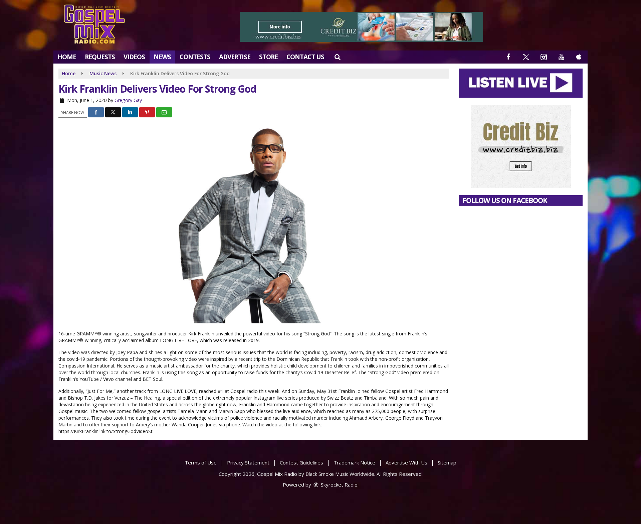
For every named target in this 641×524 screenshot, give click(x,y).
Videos (134, 57)
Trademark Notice (354, 462)
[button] (337, 57)
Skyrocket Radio (338, 484)
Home (66, 57)
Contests (195, 57)
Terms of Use (201, 462)
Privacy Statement (248, 462)
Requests (100, 57)
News (162, 57)
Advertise (234, 57)
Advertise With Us (406, 462)
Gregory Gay (128, 100)
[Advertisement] (361, 27)
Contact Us (305, 57)
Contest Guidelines (301, 462)
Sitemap (447, 462)
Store (268, 57)
